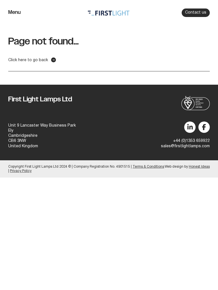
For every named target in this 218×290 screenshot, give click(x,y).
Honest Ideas (199, 166)
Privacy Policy (21, 170)
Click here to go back (28, 60)
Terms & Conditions (148, 166)
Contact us (195, 12)
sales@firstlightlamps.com (185, 146)
